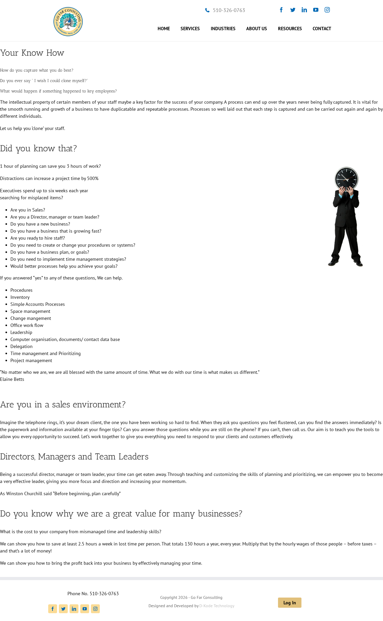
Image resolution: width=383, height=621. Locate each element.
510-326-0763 (229, 10)
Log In (289, 603)
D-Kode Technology (216, 605)
